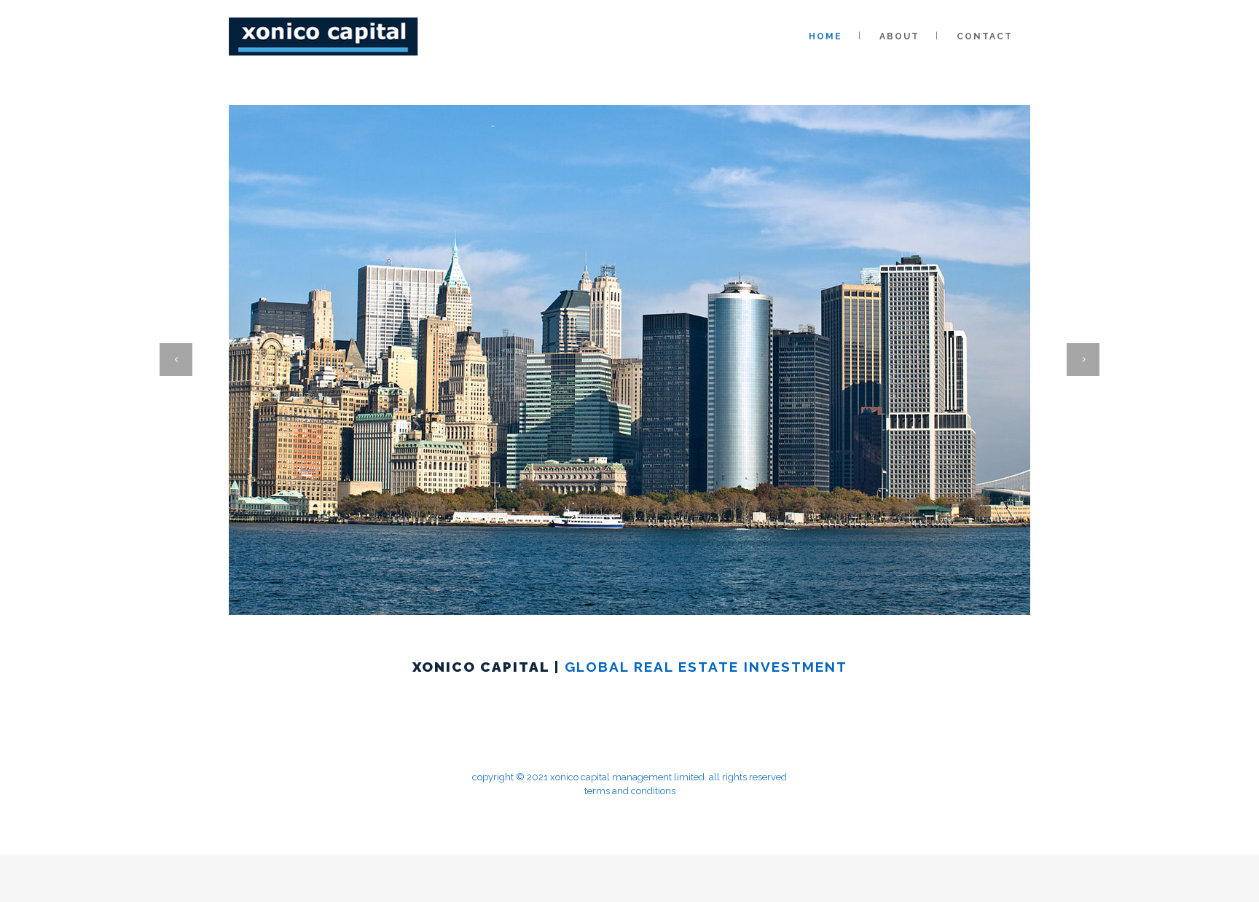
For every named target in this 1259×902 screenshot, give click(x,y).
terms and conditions (629, 790)
